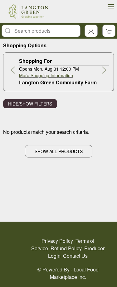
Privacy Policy (57, 240)
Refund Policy (66, 248)
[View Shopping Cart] (108, 31)
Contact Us (75, 255)
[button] (13, 70)
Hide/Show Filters (30, 104)
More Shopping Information (46, 75)
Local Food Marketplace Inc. (74, 273)
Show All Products (59, 151)
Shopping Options (24, 45)
